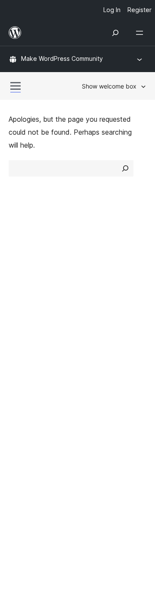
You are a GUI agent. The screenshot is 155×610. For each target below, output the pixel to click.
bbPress (26, 428)
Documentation (33, 339)
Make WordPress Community (62, 58)
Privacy (20, 295)
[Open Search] (115, 33)
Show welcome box (109, 86)
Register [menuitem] (139, 9)
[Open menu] (141, 33)
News (18, 264)
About (18, 249)
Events (93, 339)
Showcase (98, 249)
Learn (17, 323)
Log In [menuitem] (112, 9)
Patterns (95, 295)
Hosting (21, 280)
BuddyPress (32, 443)
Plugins (93, 280)
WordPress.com (38, 397)
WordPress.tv (34, 369)
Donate (98, 354)
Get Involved (102, 323)
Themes (94, 264)
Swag (95, 369)
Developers (26, 354)
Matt (21, 413)
